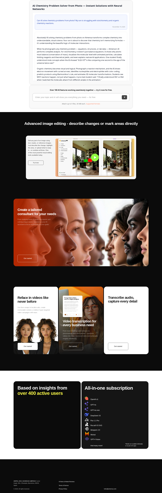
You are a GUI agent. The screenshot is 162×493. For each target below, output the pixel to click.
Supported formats (93, 104)
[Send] (124, 97)
